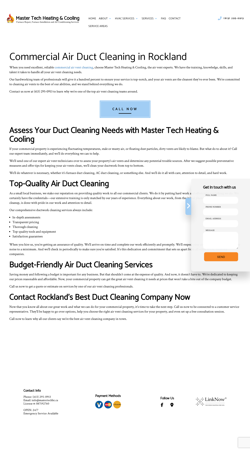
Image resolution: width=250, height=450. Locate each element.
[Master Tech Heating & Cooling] (10, 18)
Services (148, 18)
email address (213, 218)
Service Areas (98, 26)
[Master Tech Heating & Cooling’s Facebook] (162, 405)
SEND (221, 257)
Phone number (213, 207)
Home (92, 18)
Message (210, 230)
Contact (175, 18)
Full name (211, 195)
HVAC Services (124, 18)
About (103, 18)
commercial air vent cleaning (74, 67)
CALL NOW (125, 109)
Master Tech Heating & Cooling (47, 18)
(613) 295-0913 (234, 19)
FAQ (163, 18)
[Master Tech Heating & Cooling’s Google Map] (172, 405)
